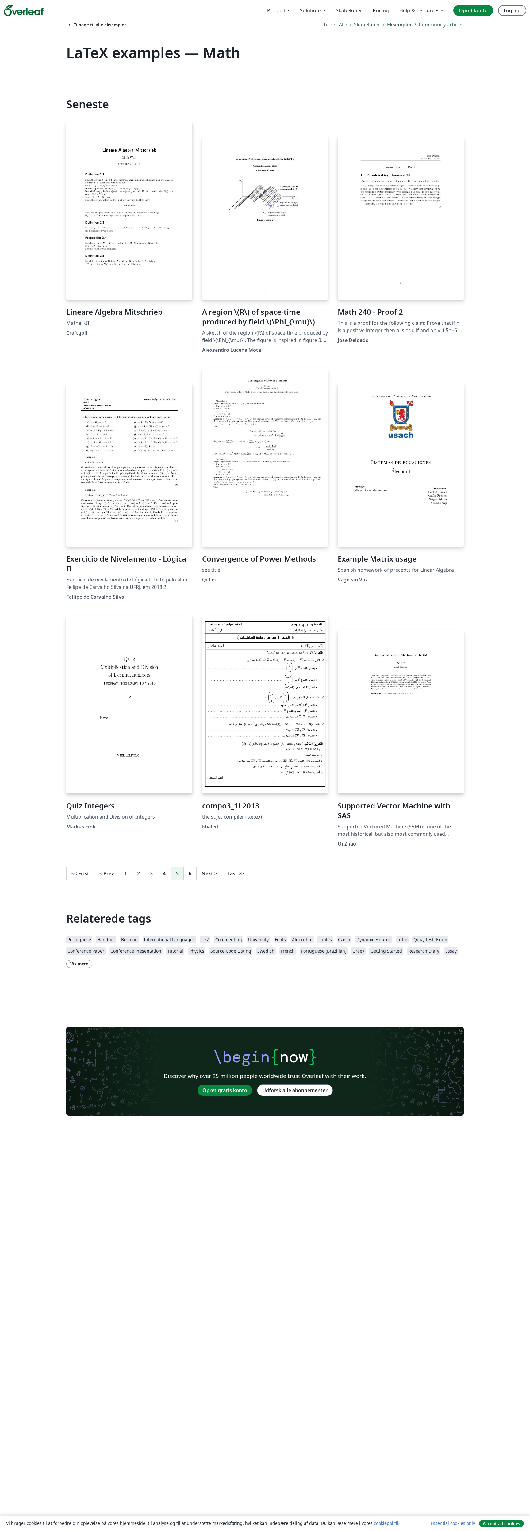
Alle (343, 24)
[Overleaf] (24, 10)
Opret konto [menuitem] (473, 10)
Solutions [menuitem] (311, 10)
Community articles (441, 24)
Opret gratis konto (224, 1090)
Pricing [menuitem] (381, 10)
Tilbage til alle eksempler (96, 25)
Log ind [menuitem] (512, 10)
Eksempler (399, 24)
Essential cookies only (453, 1523)
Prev (106, 873)
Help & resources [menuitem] (419, 10)
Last (235, 873)
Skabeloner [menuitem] (349, 10)
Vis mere (79, 964)
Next (209, 873)
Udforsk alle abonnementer (295, 1090)
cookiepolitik (386, 1523)
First (80, 873)
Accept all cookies (501, 1523)
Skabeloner (367, 24)
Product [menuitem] (276, 10)
